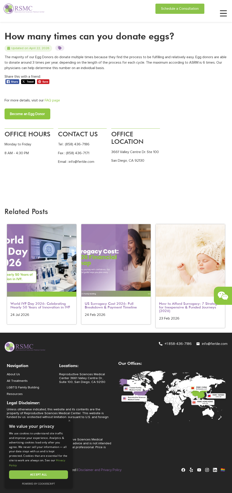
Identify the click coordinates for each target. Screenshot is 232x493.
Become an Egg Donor (27, 114)
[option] (42, 274)
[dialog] (38, 453)
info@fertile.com (81, 162)
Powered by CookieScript (38, 484)
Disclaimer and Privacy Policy (99, 470)
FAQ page (52, 100)
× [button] (69, 420)
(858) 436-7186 (76, 144)
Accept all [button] (38, 474)
